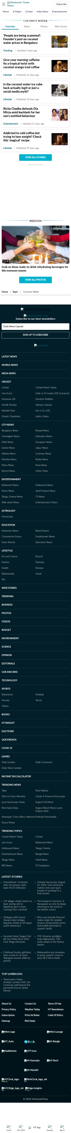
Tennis (39, 713)
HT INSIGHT (8, 736)
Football (40, 708)
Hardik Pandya (9, 418)
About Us (6, 1017)
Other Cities (42, 484)
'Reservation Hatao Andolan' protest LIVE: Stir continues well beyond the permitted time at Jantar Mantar (16, 998)
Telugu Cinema (43, 861)
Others (5, 719)
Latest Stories (12, 890)
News (27, 27)
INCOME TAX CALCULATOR (16, 790)
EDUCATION (8, 538)
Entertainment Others (47, 516)
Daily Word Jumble (11, 781)
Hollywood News (44, 498)
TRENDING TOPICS (12, 844)
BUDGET (6, 643)
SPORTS (6, 702)
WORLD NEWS (10, 378)
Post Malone (42, 804)
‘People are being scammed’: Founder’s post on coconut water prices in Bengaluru (22, 39)
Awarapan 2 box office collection (18, 830)
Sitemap (6, 1034)
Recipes (39, 581)
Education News (44, 555)
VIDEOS (6, 635)
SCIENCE (6, 660)
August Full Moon (44, 815)
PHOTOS (6, 626)
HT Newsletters (56, 1023)
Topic (15, 292)
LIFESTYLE (7, 564)
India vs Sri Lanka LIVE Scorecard (52, 407)
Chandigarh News (11, 450)
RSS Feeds (30, 1034)
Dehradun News (44, 450)
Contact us (30, 1017)
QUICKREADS (9, 753)
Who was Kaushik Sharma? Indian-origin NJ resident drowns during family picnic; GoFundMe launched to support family (51, 936)
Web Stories (61, 27)
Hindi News (41, 873)
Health (5, 581)
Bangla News (42, 867)
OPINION (7, 668)
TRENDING (8, 610)
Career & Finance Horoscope (50, 810)
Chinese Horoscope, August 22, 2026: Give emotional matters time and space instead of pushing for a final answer (51, 901)
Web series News (10, 516)
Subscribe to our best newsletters (35, 332)
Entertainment (59, 11)
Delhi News (7, 455)
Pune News (41, 478)
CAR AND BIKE (10, 685)
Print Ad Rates (32, 1028)
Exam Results (8, 555)
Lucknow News (43, 467)
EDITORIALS (8, 677)
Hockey (5, 713)
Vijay (4, 804)
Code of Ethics (55, 1028)
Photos (44, 27)
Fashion (5, 575)
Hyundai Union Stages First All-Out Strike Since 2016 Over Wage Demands (17, 952)
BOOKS (6, 728)
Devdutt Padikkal (44, 412)
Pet (3, 593)
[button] (4, 4)
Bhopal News (42, 444)
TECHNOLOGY (9, 694)
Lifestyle (7, 75)
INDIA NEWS (9, 387)
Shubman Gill (8, 412)
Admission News (10, 544)
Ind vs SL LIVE (43, 424)
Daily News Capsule (13, 340)
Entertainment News (12, 867)
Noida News (42, 473)
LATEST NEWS (9, 370)
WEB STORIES (9, 601)
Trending (7, 51)
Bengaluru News (10, 444)
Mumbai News (9, 473)
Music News (8, 504)
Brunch (39, 570)
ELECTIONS (8, 744)
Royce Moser (8, 836)
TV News (40, 510)
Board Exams (42, 544)
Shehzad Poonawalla (46, 830)
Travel (38, 587)
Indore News (8, 461)
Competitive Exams (11, 550)
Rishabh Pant (8, 424)
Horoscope (7, 530)
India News (42, 11)
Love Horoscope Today (13, 815)
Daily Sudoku (8, 775)
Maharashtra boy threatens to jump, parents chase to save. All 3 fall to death (51, 969)
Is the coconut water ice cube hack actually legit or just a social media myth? (22, 88)
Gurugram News (44, 455)
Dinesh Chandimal (11, 430)
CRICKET (6, 395)
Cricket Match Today (46, 401)
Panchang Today (10, 821)
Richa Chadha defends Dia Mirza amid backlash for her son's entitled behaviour (21, 112)
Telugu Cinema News (12, 510)
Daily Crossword (44, 775)
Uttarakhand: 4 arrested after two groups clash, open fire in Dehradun (15, 898)
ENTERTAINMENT (11, 493)
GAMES (6, 770)
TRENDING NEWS (11, 798)
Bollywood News (10, 498)
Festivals (40, 575)
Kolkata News (9, 467)
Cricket (29, 11)
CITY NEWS (8, 438)
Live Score (7, 407)
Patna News (8, 478)
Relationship (8, 587)
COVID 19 (7, 761)
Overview (10, 27)
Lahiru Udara (42, 430)
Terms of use (54, 1017)
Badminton (7, 708)
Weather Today (32, 1023)
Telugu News (8, 873)
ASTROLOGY (8, 524)
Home (6, 11)
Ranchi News (8, 484)
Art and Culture (9, 570)
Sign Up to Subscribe (35, 348)
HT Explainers (43, 879)
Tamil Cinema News (45, 504)
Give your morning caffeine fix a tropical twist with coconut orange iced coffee (21, 64)
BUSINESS (7, 618)
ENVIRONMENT (10, 652)
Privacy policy (9, 1023)
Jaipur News (42, 461)
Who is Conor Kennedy (13, 810)
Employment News (45, 550)
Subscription (8, 1028)
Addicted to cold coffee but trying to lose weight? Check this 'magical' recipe (22, 137)
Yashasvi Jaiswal (44, 418)
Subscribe (61, 4)
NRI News (7, 879)
